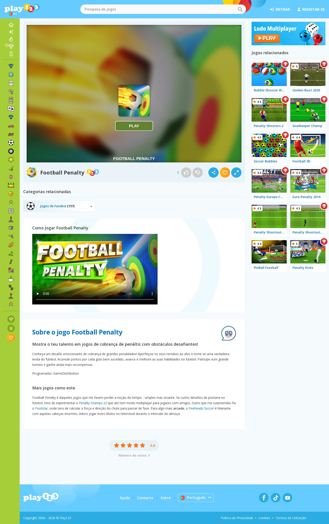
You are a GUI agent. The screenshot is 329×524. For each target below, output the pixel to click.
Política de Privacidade (237, 518)
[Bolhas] (11, 91)
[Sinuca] (11, 151)
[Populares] (11, 39)
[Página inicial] (11, 25)
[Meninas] (11, 304)
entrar (283, 9)
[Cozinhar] (11, 279)
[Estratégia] (11, 185)
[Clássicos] (11, 253)
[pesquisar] (240, 9)
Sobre (165, 497)
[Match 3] (11, 66)
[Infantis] (11, 202)
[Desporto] (11, 245)
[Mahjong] (11, 83)
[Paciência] (11, 108)
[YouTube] (287, 497)
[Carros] (11, 125)
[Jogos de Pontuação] (11, 319)
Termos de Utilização (291, 518)
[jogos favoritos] (11, 337)
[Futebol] (11, 142)
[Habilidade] (11, 262)
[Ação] (11, 194)
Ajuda (125, 497)
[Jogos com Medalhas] (11, 328)
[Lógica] (11, 177)
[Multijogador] (11, 296)
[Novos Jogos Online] (11, 32)
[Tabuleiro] (11, 228)
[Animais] (11, 287)
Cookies (264, 518)
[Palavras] (11, 211)
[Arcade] (11, 219)
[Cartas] (11, 100)
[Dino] (11, 168)
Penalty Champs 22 (93, 403)
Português (196, 497)
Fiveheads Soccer (201, 408)
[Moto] (11, 134)
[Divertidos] (11, 159)
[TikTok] (275, 497)
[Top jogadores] (11, 46)
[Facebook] (264, 497)
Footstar (41, 408)
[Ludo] (288, 43)
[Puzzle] (11, 74)
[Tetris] (11, 270)
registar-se (313, 9)
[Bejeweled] (11, 117)
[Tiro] (11, 236)
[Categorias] (11, 53)
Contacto (145, 497)
